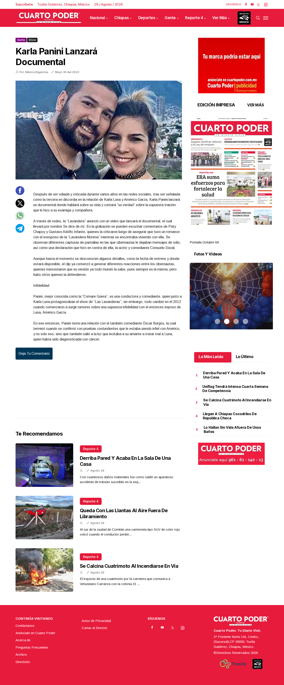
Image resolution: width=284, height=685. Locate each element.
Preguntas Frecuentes (32, 647)
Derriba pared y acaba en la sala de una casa (234, 375)
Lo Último (244, 356)
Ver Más (219, 18)
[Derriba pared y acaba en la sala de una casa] (44, 465)
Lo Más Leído (211, 356)
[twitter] (258, 4)
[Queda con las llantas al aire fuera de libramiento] (44, 517)
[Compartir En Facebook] (20, 194)
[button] (231, 171)
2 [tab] (226, 237)
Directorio (23, 662)
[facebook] (246, 4)
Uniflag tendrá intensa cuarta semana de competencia (235, 388)
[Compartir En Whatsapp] (20, 219)
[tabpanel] (231, 181)
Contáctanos (25, 625)
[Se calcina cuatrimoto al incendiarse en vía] (44, 570)
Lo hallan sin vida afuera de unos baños (232, 429)
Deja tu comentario (34, 353)
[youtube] (252, 4)
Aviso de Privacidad (96, 621)
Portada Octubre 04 (204, 242)
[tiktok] (265, 4)
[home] (49, 17)
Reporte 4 (194, 18)
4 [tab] (245, 237)
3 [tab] (236, 237)
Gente (170, 18)
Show (32, 40)
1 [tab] (217, 237)
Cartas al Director (94, 628)
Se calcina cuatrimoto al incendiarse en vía (129, 566)
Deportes (146, 18)
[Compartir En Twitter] (20, 206)
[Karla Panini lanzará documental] (99, 130)
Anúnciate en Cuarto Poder (35, 633)
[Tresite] (233, 664)
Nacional (97, 18)
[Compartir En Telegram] (20, 231)
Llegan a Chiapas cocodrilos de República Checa (229, 416)
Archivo (21, 654)
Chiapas (121, 18)
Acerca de (23, 640)
